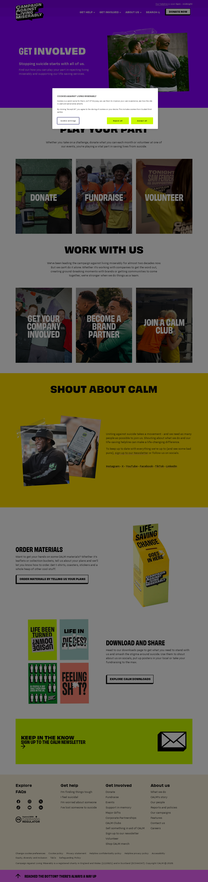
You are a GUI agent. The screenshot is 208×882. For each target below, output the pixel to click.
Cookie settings (68, 120)
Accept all (142, 120)
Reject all (118, 120)
